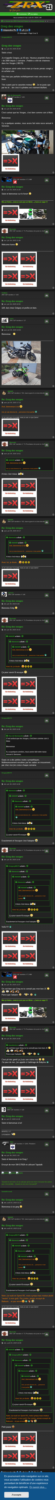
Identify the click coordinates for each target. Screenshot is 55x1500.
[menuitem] (21, 14)
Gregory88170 (7, 37)
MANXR (10, 391)
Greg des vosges (12, 26)
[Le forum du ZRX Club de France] (27, 6)
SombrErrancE (7, 1191)
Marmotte (12, 229)
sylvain (10, 593)
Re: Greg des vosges (12, 106)
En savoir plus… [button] (38, 1487)
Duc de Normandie (14, 95)
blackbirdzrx (17, 177)
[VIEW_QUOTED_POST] (22, 460)
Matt (11, 1142)
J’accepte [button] (16, 1495)
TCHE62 (4, 293)
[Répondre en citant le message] (47, 39)
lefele (12, 319)
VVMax (9, 1108)
